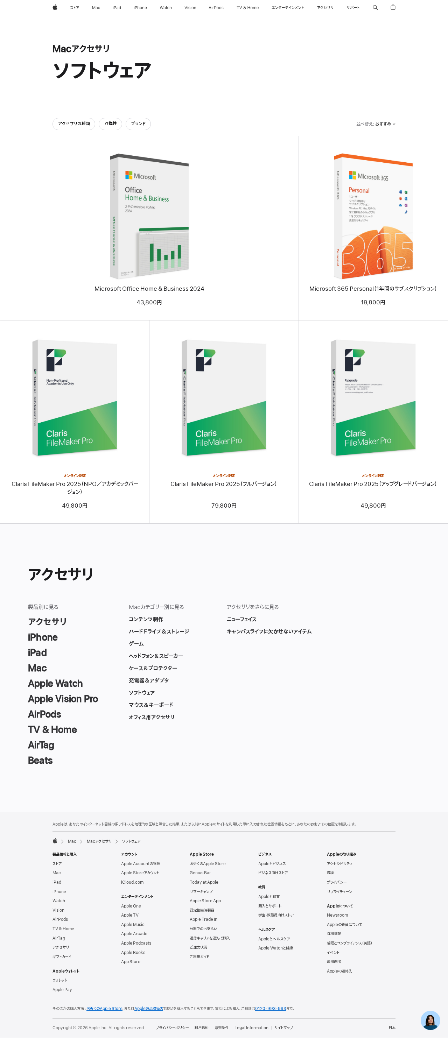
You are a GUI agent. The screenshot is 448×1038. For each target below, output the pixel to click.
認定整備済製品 (202, 910)
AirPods (60, 919)
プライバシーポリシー (172, 1027)
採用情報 (334, 933)
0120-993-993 (270, 1008)
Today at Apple (204, 882)
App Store (130, 961)
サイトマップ (283, 1027)
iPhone (59, 891)
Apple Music (133, 924)
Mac (72, 841)
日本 (392, 1027)
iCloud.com (132, 882)
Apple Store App (205, 900)
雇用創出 (334, 961)
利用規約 (202, 1027)
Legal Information (251, 1027)
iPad (56, 882)
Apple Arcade (134, 933)
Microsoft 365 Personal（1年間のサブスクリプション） (373, 288)
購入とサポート (269, 906)
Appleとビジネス (272, 863)
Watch (58, 900)
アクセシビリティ (339, 863)
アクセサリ (60, 947)
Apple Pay (62, 989)
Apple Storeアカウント (140, 872)
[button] (375, 7)
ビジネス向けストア (273, 872)
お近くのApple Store (208, 863)
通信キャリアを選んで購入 (210, 938)
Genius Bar (200, 872)
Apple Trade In (203, 919)
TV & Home (63, 928)
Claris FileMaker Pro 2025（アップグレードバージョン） (373, 484)
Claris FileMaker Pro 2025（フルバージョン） (223, 484)
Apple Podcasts (136, 943)
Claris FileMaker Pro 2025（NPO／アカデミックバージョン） (75, 488)
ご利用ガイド (199, 956)
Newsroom (337, 915)
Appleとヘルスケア (274, 939)
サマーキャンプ (201, 891)
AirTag (58, 938)
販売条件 (222, 1027)
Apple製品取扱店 (148, 1008)
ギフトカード (61, 956)
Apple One (131, 906)
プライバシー (336, 882)
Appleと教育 (269, 896)
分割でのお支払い (203, 928)
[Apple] (54, 841)
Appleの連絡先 (339, 971)
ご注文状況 (198, 947)
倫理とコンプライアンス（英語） (349, 943)
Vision (58, 910)
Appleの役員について (344, 924)
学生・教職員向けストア (276, 915)
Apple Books (133, 952)
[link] (430, 1020)
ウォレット (59, 980)
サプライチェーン (339, 891)
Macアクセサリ (99, 841)
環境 (330, 872)
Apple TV (130, 915)
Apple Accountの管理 (140, 863)
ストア (57, 863)
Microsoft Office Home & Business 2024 (149, 288)
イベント (333, 952)
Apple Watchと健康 (275, 948)
